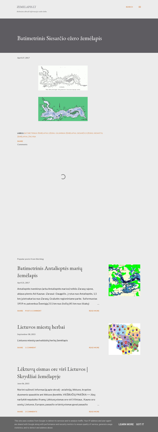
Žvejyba (32, 137)
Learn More (126, 424)
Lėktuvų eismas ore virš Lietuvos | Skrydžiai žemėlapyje (52, 372)
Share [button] (20, 141)
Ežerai (52, 133)
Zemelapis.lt (26, 7)
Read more (94, 311)
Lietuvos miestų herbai (41, 326)
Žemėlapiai (22, 137)
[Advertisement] (59, 227)
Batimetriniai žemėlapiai (36, 133)
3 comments (31, 412)
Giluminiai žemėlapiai (66, 133)
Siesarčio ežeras (85, 133)
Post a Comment (33, 311)
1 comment (30, 347)
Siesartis (98, 133)
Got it (140, 424)
